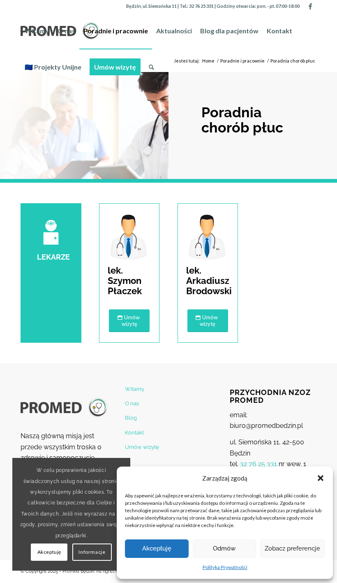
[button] (320, 478)
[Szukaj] (151, 67)
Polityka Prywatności (225, 567)
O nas (132, 403)
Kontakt (134, 433)
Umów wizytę (142, 447)
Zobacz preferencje (292, 548)
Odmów (224, 548)
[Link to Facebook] (310, 6)
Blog (131, 418)
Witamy (134, 389)
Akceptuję (156, 548)
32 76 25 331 (201, 6)
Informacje (91, 552)
